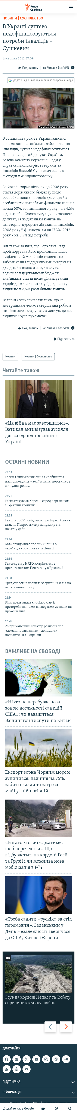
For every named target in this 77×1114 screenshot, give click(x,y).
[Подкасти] (56, 1108)
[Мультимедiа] (43, 1108)
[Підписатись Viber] (56, 1059)
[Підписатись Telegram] (66, 1059)
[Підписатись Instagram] (46, 1059)
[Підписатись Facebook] (7, 1059)
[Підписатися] (26, 1069)
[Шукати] (70, 1108)
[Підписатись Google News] (16, 1059)
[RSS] (7, 1069)
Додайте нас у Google (18, 1108)
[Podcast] (16, 1069)
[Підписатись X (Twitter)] (26, 1059)
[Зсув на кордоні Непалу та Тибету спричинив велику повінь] (38, 974)
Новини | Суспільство (23, 19)
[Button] (28, 68)
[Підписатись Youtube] (36, 1059)
